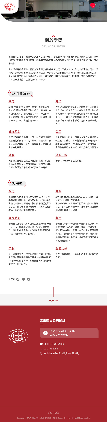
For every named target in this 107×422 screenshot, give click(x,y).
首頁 (44, 46)
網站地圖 (35, 418)
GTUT (29, 418)
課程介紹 (51, 46)
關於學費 (61, 46)
